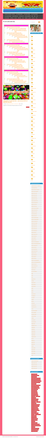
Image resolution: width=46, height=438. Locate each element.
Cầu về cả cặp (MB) (33, 107)
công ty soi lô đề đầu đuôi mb (19, 55)
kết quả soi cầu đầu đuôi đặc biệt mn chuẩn (14, 64)
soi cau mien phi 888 (34, 411)
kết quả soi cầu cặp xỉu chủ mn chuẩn (15, 59)
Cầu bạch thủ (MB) (34, 316)
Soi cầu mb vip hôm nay (27, 14)
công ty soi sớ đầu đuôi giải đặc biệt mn (36, 262)
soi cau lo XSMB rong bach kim (35, 410)
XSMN (32, 275)
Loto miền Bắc (32, 153)
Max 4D (32, 80)
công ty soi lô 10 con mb (34, 364)
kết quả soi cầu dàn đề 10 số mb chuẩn (16, 40)
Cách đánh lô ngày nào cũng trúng (36, 378)
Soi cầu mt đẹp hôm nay (34, 14)
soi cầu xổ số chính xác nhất (35, 428)
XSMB (32, 38)
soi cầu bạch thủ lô (37, 414)
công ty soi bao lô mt (34, 232)
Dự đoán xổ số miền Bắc (34, 393)
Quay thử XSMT (33, 349)
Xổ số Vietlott (33, 297)
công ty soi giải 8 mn (34, 256)
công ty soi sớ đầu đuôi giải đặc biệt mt (36, 243)
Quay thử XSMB (33, 165)
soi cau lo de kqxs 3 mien (35, 400)
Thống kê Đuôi (33, 134)
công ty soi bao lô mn (34, 258)
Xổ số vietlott (32, 65)
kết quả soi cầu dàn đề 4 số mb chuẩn (20, 36)
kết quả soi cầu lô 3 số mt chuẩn (19, 82)
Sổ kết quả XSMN (33, 57)
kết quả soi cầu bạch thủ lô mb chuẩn (13, 27)
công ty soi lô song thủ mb (34, 221)
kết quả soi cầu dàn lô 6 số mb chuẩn (13, 45)
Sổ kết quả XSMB (33, 53)
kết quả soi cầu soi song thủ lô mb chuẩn (19, 29)
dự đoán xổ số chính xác (35, 389)
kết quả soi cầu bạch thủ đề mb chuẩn (18, 35)
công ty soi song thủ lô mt (34, 245)
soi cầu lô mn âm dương (35, 418)
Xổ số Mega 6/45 (33, 295)
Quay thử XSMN (33, 351)
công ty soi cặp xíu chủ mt (34, 234)
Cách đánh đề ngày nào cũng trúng (36, 379)
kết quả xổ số (33, 396)
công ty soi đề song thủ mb (35, 202)
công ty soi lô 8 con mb (34, 206)
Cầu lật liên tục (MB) (33, 103)
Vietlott (32, 288)
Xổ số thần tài (33, 303)
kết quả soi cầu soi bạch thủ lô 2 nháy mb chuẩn (17, 28)
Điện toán (33, 301)
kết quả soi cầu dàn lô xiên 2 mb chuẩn (18, 47)
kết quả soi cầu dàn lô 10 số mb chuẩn (18, 54)
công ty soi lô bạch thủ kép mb (35, 208)
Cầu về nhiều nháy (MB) (33, 111)
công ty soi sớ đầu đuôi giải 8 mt (35, 241)
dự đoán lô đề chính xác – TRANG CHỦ (10, 14)
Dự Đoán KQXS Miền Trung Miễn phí (36, 385)
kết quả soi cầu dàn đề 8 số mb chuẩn (13, 39)
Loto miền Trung (33, 161)
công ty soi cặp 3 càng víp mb (35, 191)
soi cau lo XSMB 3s (34, 403)
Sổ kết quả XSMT (33, 61)
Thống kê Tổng (33, 323)
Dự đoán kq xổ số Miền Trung (35, 386)
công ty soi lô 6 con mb (34, 215)
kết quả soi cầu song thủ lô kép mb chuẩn (14, 32)
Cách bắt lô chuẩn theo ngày (35, 375)
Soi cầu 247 (33, 414)
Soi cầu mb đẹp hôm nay (19, 14)
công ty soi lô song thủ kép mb (35, 219)
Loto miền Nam (33, 157)
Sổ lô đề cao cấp (33, 269)
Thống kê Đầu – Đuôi (33, 138)
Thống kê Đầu (32, 130)
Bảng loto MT (33, 340)
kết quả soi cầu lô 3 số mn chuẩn (22, 68)
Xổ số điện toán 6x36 (33, 88)
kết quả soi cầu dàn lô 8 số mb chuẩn (15, 46)
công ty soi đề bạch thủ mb (35, 200)
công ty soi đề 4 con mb (34, 193)
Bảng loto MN (33, 342)
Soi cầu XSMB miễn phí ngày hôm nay (36, 425)
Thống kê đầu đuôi (33, 115)
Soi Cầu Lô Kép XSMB (34, 417)
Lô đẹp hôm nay (38, 396)
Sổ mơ (32, 180)
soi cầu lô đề (33, 421)
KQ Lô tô (32, 338)
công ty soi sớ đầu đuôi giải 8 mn (35, 260)
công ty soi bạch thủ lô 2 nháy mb (35, 189)
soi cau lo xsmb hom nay (35, 407)
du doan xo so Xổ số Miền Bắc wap (36, 382)
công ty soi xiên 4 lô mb (34, 228)
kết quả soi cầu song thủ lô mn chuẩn (18, 60)
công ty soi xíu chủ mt (34, 247)
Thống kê (32, 84)
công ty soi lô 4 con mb (34, 204)
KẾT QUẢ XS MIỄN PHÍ (34, 271)
